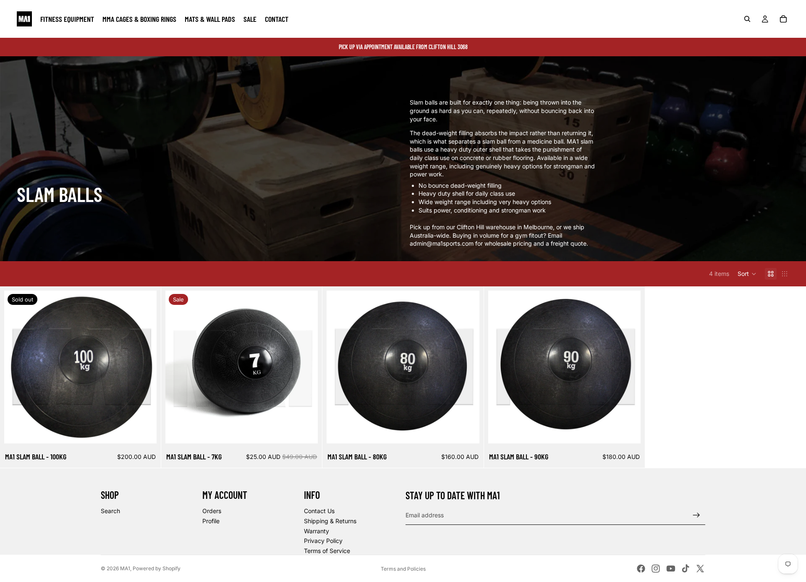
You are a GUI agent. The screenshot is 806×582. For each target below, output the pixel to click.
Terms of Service (327, 550)
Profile (211, 520)
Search (110, 510)
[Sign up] (696, 515)
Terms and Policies (403, 569)
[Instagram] (656, 569)
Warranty (316, 531)
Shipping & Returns (330, 520)
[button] (747, 274)
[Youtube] (671, 569)
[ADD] (305, 430)
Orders (211, 510)
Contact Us (319, 510)
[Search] (747, 19)
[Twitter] (700, 569)
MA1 (125, 568)
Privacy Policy (323, 540)
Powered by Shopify (157, 568)
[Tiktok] (685, 569)
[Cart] (783, 19)
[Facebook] (641, 569)
